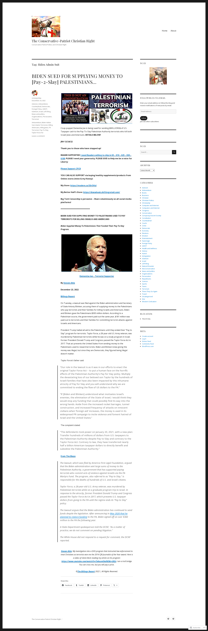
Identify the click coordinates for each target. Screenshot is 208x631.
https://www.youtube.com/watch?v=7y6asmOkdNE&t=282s (89, 561)
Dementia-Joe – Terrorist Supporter (97, 276)
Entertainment (147, 238)
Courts (144, 223)
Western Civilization (149, 301)
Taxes (144, 286)
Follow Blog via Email (153, 98)
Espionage (146, 241)
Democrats (46, 106)
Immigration (146, 256)
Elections (145, 233)
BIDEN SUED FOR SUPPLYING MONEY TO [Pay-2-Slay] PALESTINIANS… (77, 79)
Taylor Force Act (37, 132)
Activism (35, 104)
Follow (143, 118)
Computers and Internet (150, 208)
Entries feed (146, 341)
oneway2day (36, 98)
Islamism (35, 111)
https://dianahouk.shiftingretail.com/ (101, 192)
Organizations (37, 116)
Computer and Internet (150, 205)
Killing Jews (44, 127)
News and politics (38, 114)
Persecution (47, 116)
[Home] (168, 619)
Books (144, 193)
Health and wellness (149, 248)
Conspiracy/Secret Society (151, 215)
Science (145, 281)
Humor (144, 253)
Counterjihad (36, 106)
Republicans (146, 279)
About (173, 30)
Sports (144, 284)
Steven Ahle (69, 283)
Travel (144, 294)
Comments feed (148, 344)
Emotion (145, 236)
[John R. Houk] (173, 619)
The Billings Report (86, 571)
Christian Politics (148, 200)
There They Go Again (149, 291)
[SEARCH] (174, 152)
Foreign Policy (37, 109)
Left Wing (47, 111)
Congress (145, 210)
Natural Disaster (148, 266)
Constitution (146, 218)
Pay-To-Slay (44, 130)
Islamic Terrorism (41, 125)
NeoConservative (148, 269)
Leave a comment (38, 136)
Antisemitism (43, 104)
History (144, 251)
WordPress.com (148, 346)
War (143, 299)
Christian (145, 198)
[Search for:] (156, 152)
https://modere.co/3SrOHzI (83, 185)
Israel (41, 111)
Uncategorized (147, 296)
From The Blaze (68, 456)
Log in (144, 339)
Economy (145, 231)
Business (145, 195)
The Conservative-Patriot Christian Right (63, 41)
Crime (144, 226)
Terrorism (35, 119)
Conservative (147, 213)
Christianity (146, 203)
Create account (147, 336)
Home (164, 30)
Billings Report (68, 296)
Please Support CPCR (71, 168)
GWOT (44, 109)
